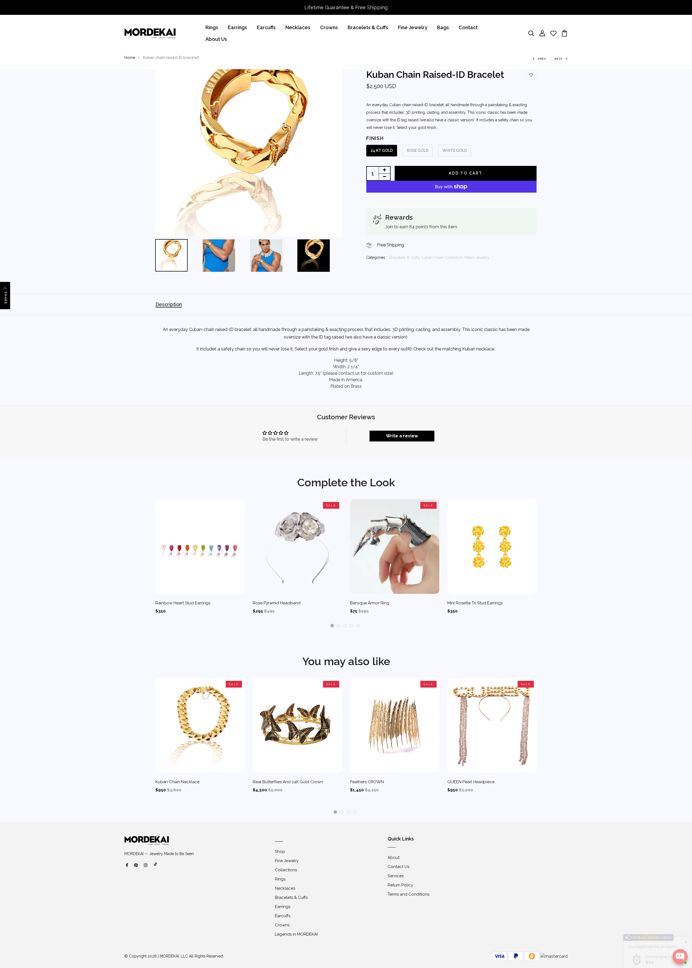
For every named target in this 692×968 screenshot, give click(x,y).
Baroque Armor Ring (369, 603)
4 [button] (351, 625)
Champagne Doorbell (662, 918)
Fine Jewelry (412, 27)
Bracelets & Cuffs (368, 27)
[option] (248, 153)
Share (5, 297)
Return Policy (400, 885)
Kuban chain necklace (177, 781)
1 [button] (332, 625)
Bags (443, 27)
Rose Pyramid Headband (277, 603)
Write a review (402, 435)
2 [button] (338, 625)
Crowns (329, 27)
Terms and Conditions (408, 894)
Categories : (376, 257)
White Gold (455, 150)
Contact (468, 27)
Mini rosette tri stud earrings (475, 603)
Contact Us (398, 866)
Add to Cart (466, 173)
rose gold (417, 150)
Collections (286, 869)
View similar (638, 935)
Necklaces (297, 27)
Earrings (237, 27)
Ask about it (669, 935)
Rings (211, 27)
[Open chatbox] (680, 956)
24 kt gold (382, 150)
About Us (216, 39)
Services (396, 875)
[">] (156, 867)
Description (168, 304)
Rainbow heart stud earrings (182, 603)
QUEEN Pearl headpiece (470, 781)
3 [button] (345, 625)
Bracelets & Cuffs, (405, 257)
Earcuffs (266, 27)
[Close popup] (683, 903)
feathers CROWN (367, 781)
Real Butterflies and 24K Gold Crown (288, 781)
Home (129, 57)
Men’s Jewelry (477, 257)
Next (558, 59)
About (394, 857)
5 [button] (358, 625)
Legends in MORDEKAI (296, 934)
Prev (542, 59)
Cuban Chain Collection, (443, 257)
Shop (280, 851)
